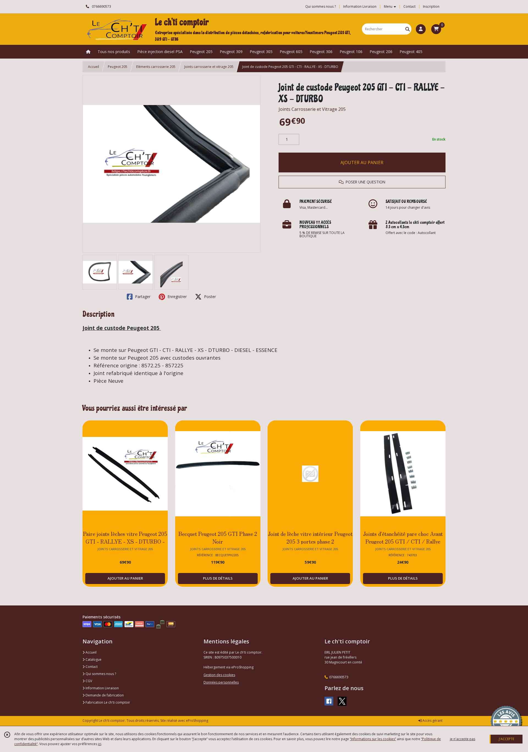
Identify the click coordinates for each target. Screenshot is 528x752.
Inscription (431, 6)
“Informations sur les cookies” (373, 739)
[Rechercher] (407, 29)
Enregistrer (176, 296)
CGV (88, 681)
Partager (142, 296)
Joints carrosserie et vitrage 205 (208, 66)
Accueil (93, 66)
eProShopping (197, 720)
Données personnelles (221, 682)
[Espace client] (421, 29)
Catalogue (93, 659)
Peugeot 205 (117, 66)
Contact (409, 6)
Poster (209, 296)
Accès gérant (432, 720)
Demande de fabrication (104, 695)
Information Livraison (102, 688)
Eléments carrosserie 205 (155, 66)
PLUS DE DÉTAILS (218, 578)
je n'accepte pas (462, 739)
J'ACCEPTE (506, 739)
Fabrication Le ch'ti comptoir (107, 702)
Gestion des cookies (219, 675)
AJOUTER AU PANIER (361, 162)
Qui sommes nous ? (100, 673)
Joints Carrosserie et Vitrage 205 (312, 109)
